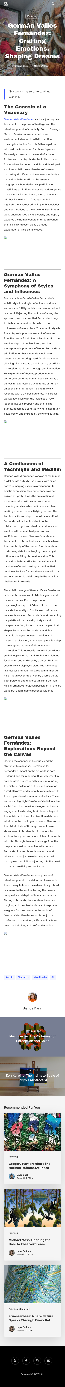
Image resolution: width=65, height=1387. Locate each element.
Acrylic (9, 977)
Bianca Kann (21, 66)
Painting (32, 16)
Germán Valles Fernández (19, 119)
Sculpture (24, 1309)
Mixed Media (40, 977)
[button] (59, 3)
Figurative (23, 977)
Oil (52, 977)
